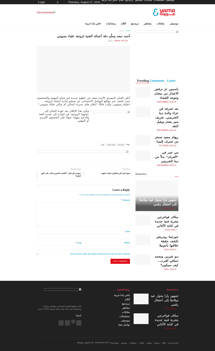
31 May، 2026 (170, 249)
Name (127, 231)
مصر (102, 144)
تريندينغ (135, 23)
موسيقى (174, 23)
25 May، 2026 (170, 269)
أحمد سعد (121, 144)
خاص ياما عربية (93, 23)
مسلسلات (124, 316)
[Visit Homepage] (164, 12)
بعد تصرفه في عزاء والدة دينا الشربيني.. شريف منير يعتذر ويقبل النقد (166, 117)
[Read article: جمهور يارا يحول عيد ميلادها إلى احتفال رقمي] (141, 299)
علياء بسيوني (111, 144)
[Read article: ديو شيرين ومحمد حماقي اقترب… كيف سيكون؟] (142, 259)
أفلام (123, 23)
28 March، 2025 (121, 41)
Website (127, 243)
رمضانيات (111, 23)
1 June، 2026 (169, 208)
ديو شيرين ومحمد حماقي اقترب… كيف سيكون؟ (166, 261)
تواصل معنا (107, 4)
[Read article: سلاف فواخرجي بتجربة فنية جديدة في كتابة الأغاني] (142, 220)
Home (128, 30)
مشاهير (148, 23)
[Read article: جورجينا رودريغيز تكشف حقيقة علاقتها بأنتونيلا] (142, 240)
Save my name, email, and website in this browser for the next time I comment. (100, 254)
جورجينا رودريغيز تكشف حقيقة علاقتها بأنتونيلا (167, 241)
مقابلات (161, 23)
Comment (125, 200)
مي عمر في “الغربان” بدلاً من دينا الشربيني (166, 157)
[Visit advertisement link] (46, 12)
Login (42, 2)
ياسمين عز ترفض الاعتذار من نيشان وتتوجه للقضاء (166, 93)
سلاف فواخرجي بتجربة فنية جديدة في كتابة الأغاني (166, 221)
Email (78, 243)
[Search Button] (37, 23)
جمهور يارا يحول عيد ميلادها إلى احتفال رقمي (164, 300)
